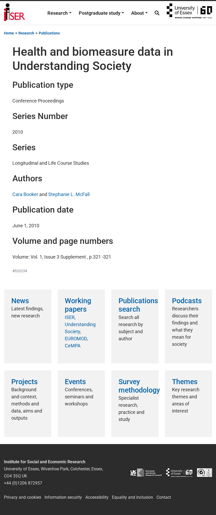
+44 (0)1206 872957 (23, 483)
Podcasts (187, 301)
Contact (163, 497)
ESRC (145, 472)
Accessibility (97, 497)
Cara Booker (25, 194)
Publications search (138, 305)
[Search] (157, 13)
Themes (185, 382)
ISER (70, 317)
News (20, 301)
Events (75, 382)
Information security (63, 497)
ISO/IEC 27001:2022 (204, 472)
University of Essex (189, 12)
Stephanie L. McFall (69, 194)
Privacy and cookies (22, 497)
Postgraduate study (99, 13)
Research (57, 13)
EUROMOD (76, 338)
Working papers (78, 305)
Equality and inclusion (132, 497)
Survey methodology (139, 386)
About (137, 13)
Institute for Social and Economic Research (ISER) (14, 12)
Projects (24, 382)
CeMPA (73, 345)
